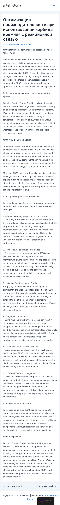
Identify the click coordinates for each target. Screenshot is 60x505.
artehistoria (12, 5)
